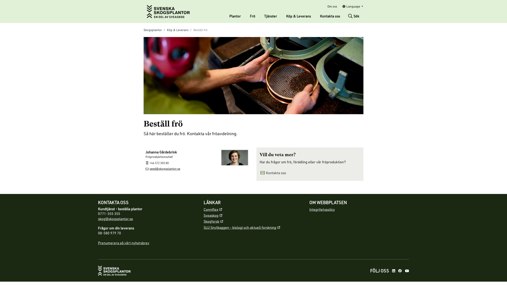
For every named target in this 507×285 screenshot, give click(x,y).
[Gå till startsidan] (114, 271)
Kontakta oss (330, 16)
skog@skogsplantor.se (115, 219)
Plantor (235, 16)
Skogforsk (211, 221)
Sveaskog (211, 215)
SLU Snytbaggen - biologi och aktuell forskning (240, 227)
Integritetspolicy (322, 209)
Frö (252, 16)
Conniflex (211, 209)
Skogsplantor (153, 30)
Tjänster (270, 16)
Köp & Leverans (298, 16)
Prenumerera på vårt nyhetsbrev (123, 243)
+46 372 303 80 (159, 163)
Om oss (332, 6)
